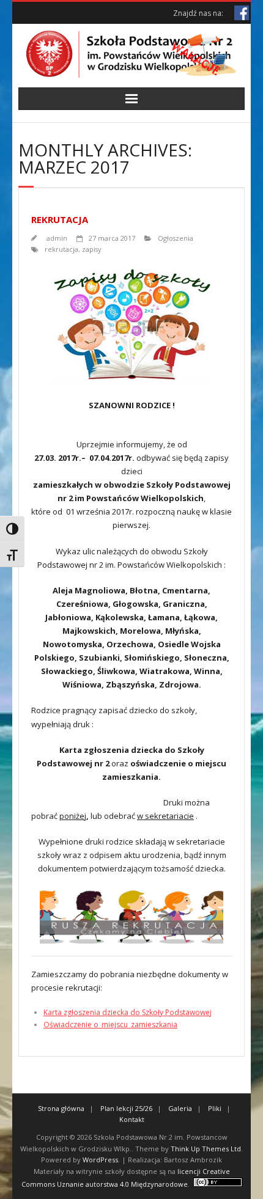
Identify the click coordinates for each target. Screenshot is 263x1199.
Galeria (180, 1108)
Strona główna (61, 1108)
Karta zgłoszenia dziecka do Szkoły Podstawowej (127, 1012)
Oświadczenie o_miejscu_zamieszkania (110, 1024)
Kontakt (131, 1119)
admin (56, 238)
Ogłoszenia (175, 238)
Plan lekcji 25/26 (126, 1108)
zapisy (91, 249)
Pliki (214, 1108)
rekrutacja (61, 249)
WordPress (100, 1159)
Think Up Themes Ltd (206, 1148)
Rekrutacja (59, 219)
